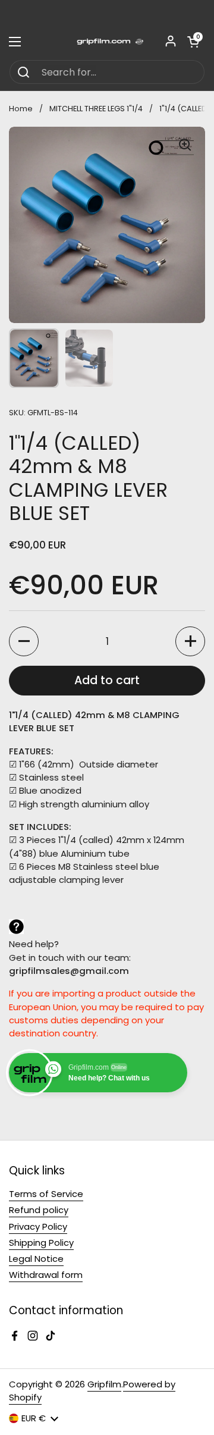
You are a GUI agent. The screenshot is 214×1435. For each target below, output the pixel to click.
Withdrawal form (46, 1274)
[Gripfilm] (107, 42)
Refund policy (38, 1210)
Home (21, 109)
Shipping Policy (41, 1242)
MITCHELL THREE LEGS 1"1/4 (96, 109)
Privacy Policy (38, 1226)
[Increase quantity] (190, 641)
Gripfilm (104, 1384)
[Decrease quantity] (24, 641)
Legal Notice (36, 1258)
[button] (193, 42)
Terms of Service (46, 1194)
